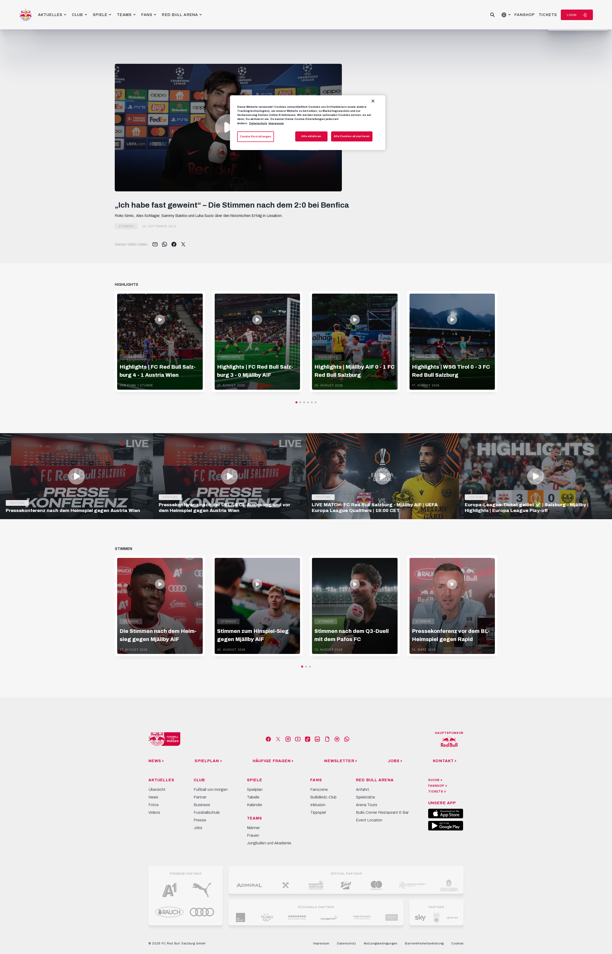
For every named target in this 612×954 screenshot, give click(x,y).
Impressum (276, 123)
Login (572, 15)
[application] (228, 127)
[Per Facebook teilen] (174, 245)
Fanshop (524, 15)
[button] (228, 127)
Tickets (548, 15)
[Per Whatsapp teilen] (164, 245)
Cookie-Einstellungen (255, 136)
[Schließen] (373, 101)
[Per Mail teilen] (155, 244)
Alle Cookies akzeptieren (352, 136)
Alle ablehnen (311, 136)
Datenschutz (258, 123)
